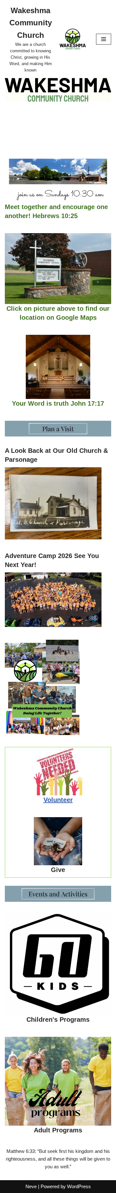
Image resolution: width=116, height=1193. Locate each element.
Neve (31, 1186)
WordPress (79, 1186)
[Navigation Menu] (103, 39)
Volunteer (58, 799)
